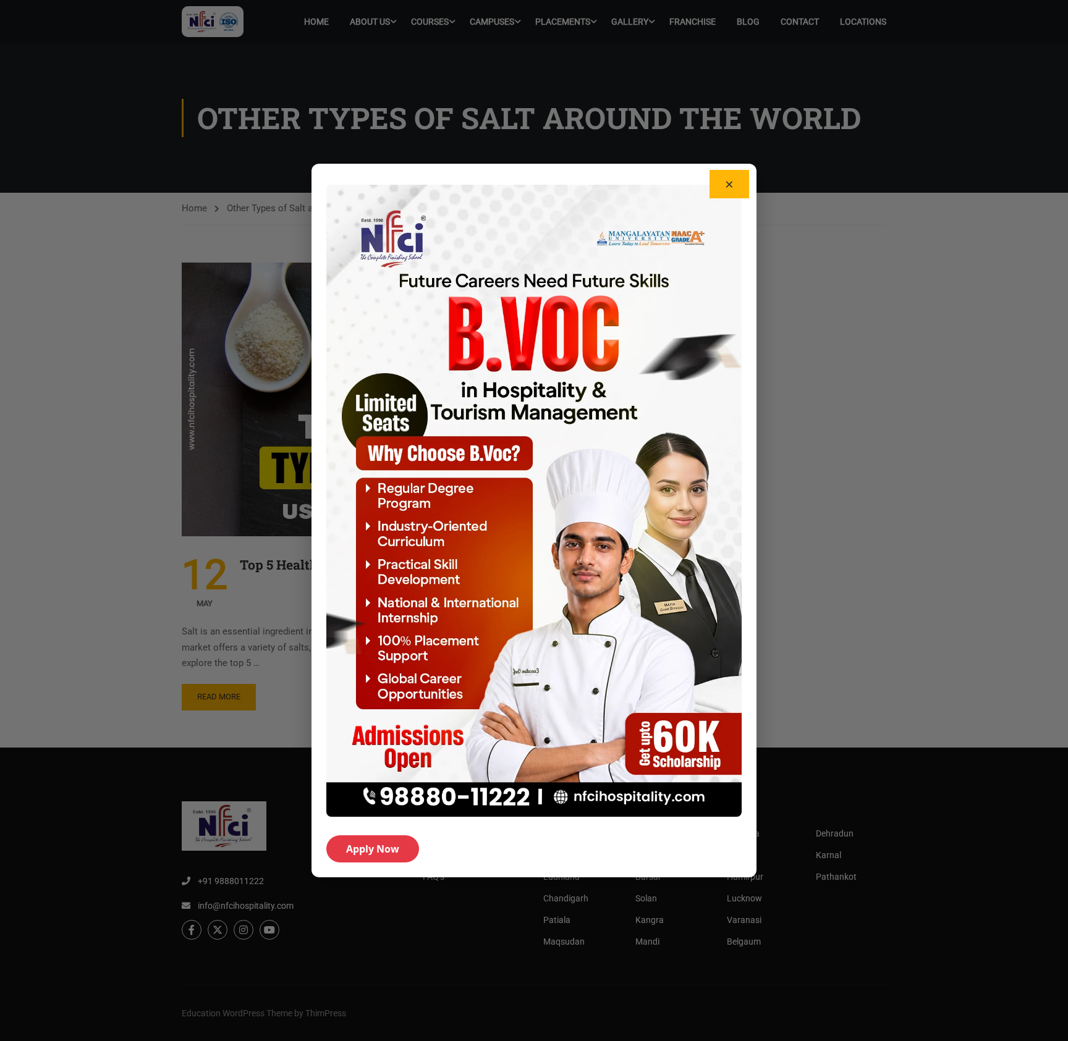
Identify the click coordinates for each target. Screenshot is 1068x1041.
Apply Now (372, 849)
